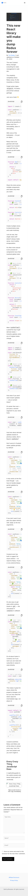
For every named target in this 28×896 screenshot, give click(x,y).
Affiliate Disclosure (14, 877)
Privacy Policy (14, 880)
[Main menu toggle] (25, 3)
